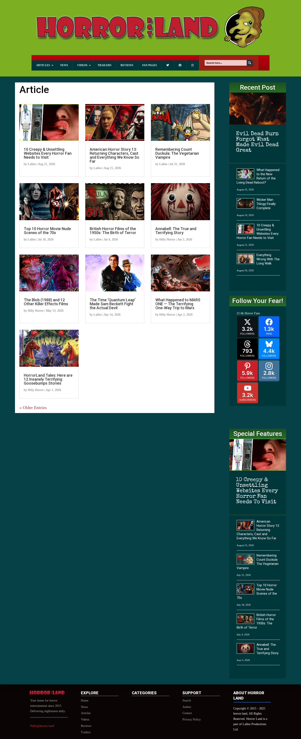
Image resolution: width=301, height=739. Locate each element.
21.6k (240, 313)
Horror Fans (252, 313)
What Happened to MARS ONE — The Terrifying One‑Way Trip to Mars (177, 304)
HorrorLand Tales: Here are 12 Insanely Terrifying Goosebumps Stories (48, 379)
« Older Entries (33, 407)
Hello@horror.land (42, 726)
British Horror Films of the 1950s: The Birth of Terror (113, 230)
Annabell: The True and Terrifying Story (175, 230)
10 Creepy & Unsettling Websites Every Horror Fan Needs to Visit (48, 153)
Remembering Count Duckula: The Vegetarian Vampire (177, 153)
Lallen (32, 164)
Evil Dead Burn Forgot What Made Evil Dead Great (257, 142)
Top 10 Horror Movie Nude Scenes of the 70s (47, 230)
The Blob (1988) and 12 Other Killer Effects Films (46, 302)
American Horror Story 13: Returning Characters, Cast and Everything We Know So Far (114, 155)
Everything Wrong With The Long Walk (268, 259)
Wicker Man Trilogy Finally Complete (266, 204)
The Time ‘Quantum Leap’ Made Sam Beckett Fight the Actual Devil (113, 304)
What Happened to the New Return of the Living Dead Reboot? (258, 176)
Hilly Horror (167, 239)
